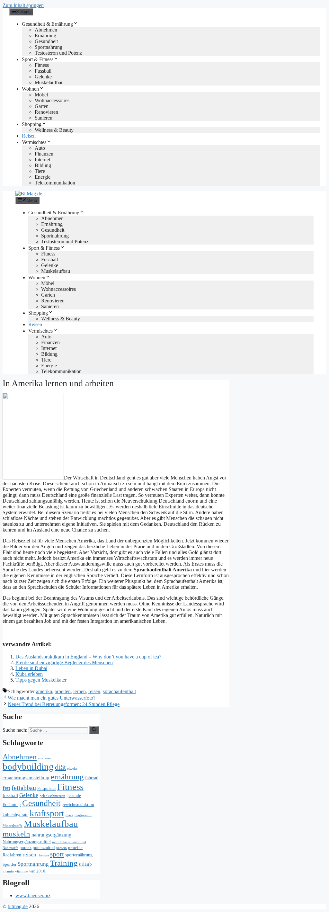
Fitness (42, 65)
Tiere (40, 171)
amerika (44, 691)
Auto (40, 148)
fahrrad (91, 777)
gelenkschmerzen (52, 796)
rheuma (43, 855)
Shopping (31, 124)
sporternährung (79, 855)
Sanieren (43, 118)
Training (64, 863)
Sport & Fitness (37, 59)
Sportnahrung (48, 47)
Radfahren (12, 855)
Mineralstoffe (12, 825)
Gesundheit (46, 41)
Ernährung (45, 35)
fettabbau (24, 787)
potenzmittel (44, 847)
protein (61, 848)
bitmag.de (18, 906)
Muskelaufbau (49, 82)
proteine (75, 847)
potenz (25, 847)
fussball (10, 795)
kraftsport (47, 813)
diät (60, 767)
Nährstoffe (10, 848)
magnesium (83, 815)
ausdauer (44, 758)
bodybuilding (28, 766)
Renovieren (46, 112)
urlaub (85, 864)
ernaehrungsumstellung (26, 777)
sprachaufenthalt (119, 691)
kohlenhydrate (15, 814)
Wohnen (30, 89)
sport (57, 854)
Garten (42, 106)
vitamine (21, 871)
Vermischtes (34, 142)
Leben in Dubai (31, 668)
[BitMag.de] (28, 193)
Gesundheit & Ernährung (47, 24)
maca (69, 815)
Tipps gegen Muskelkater (41, 680)
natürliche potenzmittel (69, 842)
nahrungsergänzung (51, 835)
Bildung (43, 165)
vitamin (8, 871)
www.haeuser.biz (32, 895)
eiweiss (72, 768)
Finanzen (44, 153)
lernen (79, 691)
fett (6, 788)
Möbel (41, 94)
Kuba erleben (29, 674)
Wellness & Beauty (54, 130)
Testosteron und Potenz (58, 53)
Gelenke (43, 76)
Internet (42, 159)
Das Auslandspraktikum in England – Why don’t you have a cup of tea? (88, 656)
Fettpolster (46, 788)
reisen (94, 691)
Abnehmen (46, 29)
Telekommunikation (55, 182)
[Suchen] (94, 729)
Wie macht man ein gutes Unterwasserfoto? (51, 698)
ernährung (67, 776)
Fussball (43, 71)
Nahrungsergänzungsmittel (27, 841)
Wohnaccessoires (52, 100)
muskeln (16, 833)
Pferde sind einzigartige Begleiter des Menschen (64, 662)
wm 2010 (37, 871)
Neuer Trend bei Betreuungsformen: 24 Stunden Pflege (64, 704)
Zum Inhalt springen (23, 5)
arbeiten (63, 691)
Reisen (29, 136)
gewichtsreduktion (78, 804)
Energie (42, 177)
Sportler (9, 864)
